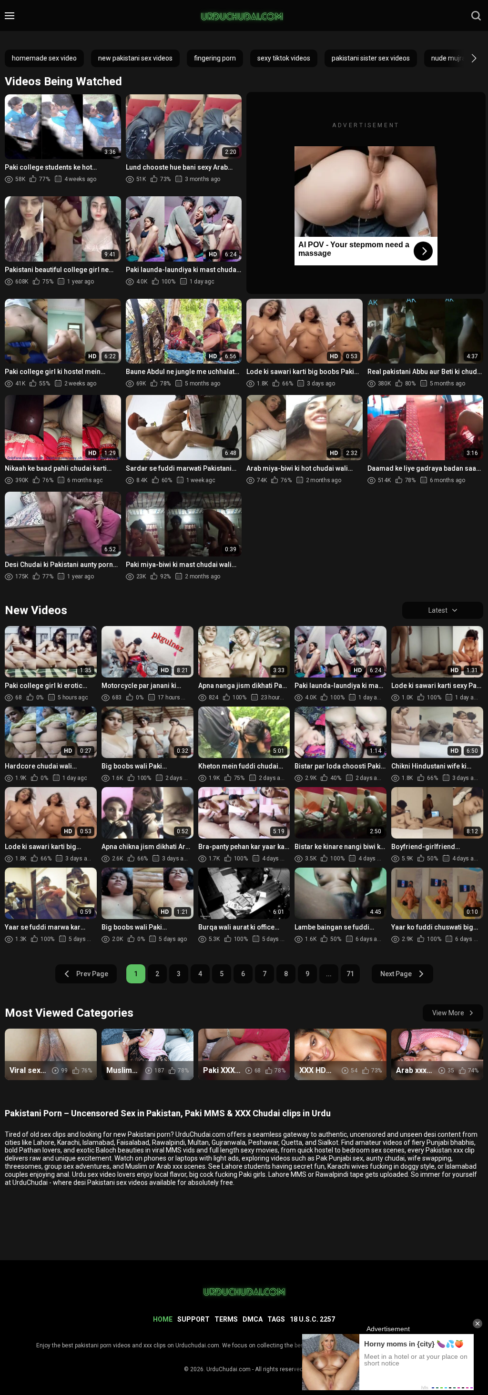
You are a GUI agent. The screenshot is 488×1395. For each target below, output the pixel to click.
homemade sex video (44, 58)
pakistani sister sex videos (371, 58)
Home (163, 1319)
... (329, 974)
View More (448, 1013)
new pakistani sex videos (135, 58)
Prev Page (92, 974)
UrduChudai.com (228, 1369)
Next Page (396, 974)
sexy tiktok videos (283, 58)
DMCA (253, 1319)
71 (350, 974)
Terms (226, 1319)
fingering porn (215, 58)
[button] (465, 58)
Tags (276, 1319)
